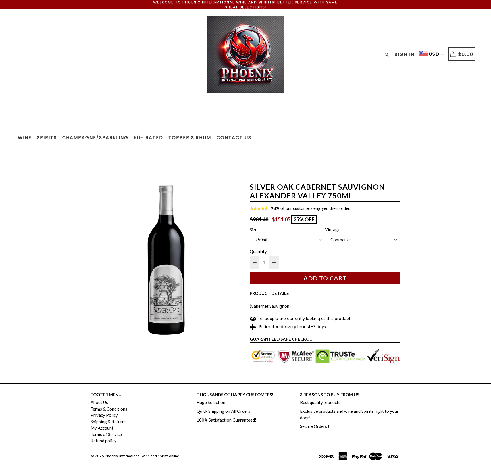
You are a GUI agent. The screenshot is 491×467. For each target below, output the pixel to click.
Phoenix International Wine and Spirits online (142, 456)
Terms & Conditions (109, 408)
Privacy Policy (104, 415)
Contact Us (234, 137)
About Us (99, 402)
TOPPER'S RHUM (189, 137)
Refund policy (103, 440)
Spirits (47, 137)
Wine (25, 137)
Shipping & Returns (108, 421)
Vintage (332, 229)
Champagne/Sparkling (95, 137)
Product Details (269, 293)
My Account (102, 427)
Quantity (258, 251)
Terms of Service (106, 434)
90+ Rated (148, 137)
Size (253, 229)
